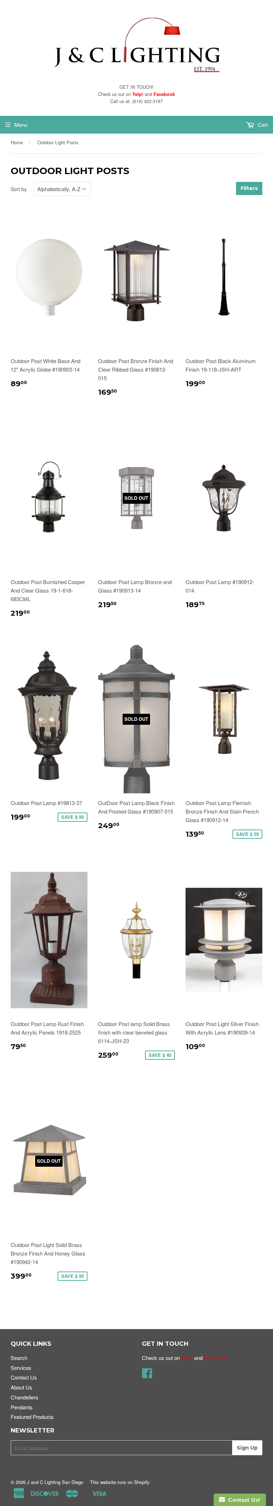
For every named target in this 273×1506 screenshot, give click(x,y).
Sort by (19, 189)
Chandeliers (24, 1397)
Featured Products (32, 1416)
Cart (262, 124)
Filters (249, 188)
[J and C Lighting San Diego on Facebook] (147, 1375)
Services (21, 1367)
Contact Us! (243, 1500)
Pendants (22, 1407)
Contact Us (24, 1377)
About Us (21, 1387)
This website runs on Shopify (120, 1482)
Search (19, 1357)
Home (17, 142)
